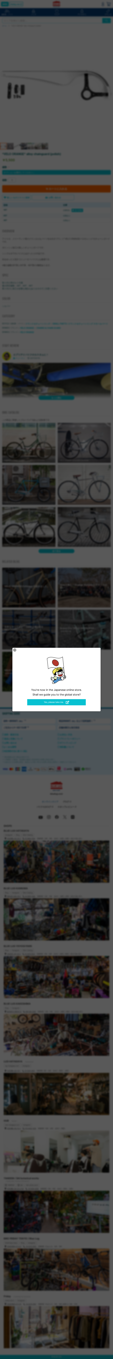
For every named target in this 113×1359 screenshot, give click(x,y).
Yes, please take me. (54, 702)
